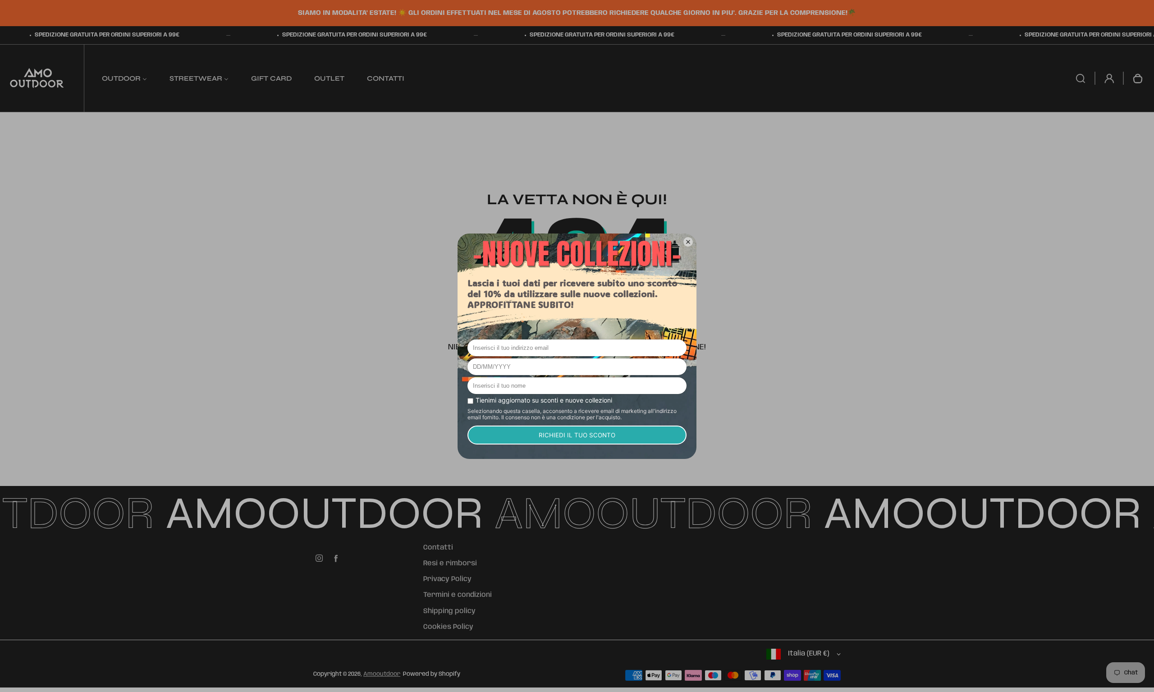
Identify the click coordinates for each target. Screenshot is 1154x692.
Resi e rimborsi (450, 563)
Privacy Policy (447, 579)
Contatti (438, 547)
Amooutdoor (381, 674)
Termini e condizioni (457, 595)
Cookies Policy (448, 627)
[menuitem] (124, 78)
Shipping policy (449, 611)
